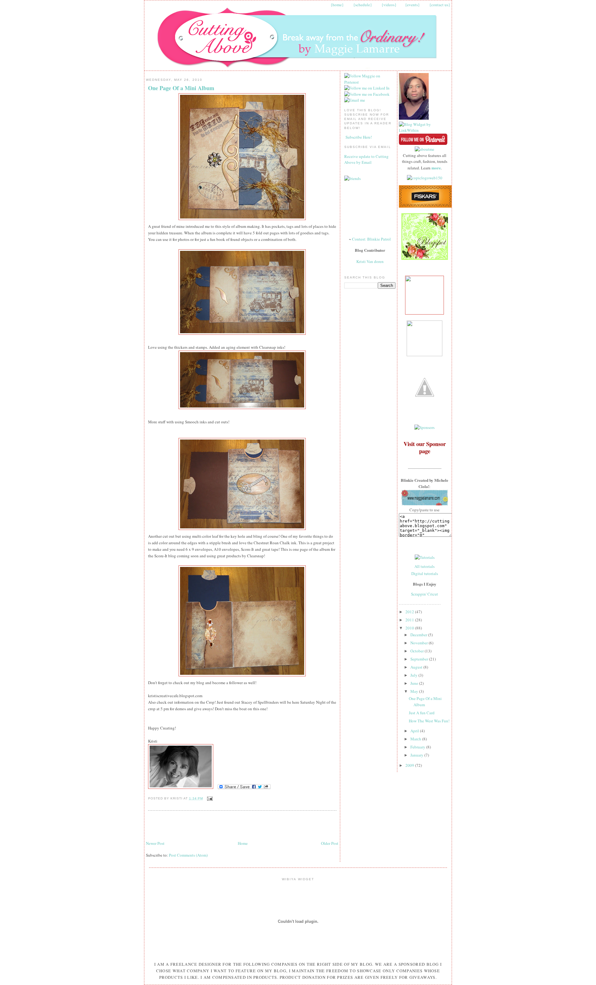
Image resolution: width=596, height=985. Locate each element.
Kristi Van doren (370, 261)
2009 (410, 765)
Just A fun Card (422, 713)
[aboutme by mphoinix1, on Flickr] (424, 149)
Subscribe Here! (358, 137)
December (419, 634)
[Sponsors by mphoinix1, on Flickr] (424, 427)
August (416, 667)
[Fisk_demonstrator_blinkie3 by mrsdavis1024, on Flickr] (425, 206)
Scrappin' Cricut (424, 594)
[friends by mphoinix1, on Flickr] (352, 178)
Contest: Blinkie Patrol (371, 239)
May (414, 691)
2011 (410, 620)
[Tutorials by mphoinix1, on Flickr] (425, 557)
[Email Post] (209, 798)
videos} (389, 4)
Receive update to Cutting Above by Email (366, 159)
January (417, 755)
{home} (337, 4)
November (419, 643)
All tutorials (424, 566)
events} (413, 4)
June (414, 683)
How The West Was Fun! (429, 721)
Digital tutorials (424, 573)
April (415, 731)
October (417, 651)
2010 (410, 628)
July (414, 675)
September (419, 659)
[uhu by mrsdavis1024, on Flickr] (424, 354)
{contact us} (439, 4)
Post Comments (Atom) (188, 855)
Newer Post (155, 843)
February (418, 747)
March (416, 739)
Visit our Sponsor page (425, 447)
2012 (410, 611)
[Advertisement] (218, 826)
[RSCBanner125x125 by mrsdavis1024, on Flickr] (424, 313)
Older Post (329, 843)
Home (243, 843)
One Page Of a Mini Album (181, 88)
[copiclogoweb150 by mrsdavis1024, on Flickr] (424, 178)
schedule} (363, 4)
